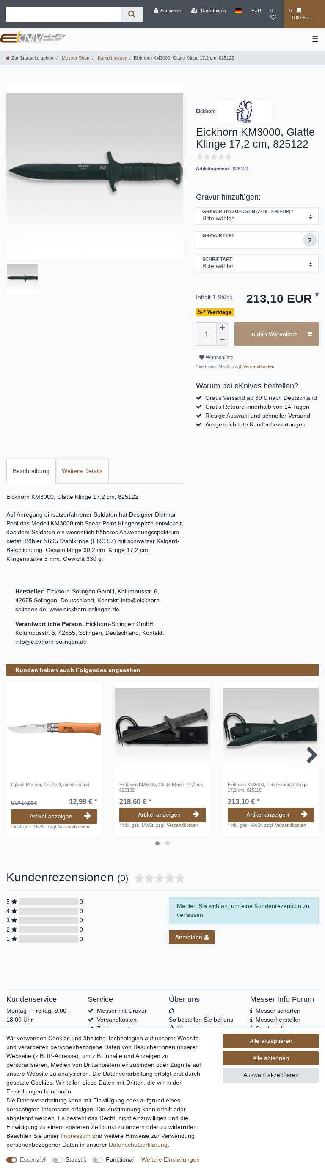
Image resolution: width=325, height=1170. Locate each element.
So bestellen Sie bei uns (201, 1019)
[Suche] (132, 14)
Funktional (120, 1159)
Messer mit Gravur (122, 1010)
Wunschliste (219, 358)
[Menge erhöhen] (222, 328)
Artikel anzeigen (51, 816)
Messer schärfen (278, 1010)
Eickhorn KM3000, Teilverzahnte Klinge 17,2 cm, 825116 (268, 787)
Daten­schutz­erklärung (138, 1144)
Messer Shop (75, 57)
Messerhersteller (278, 1019)
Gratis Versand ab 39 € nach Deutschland (261, 397)
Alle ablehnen (271, 1058)
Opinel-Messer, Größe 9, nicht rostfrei (50, 784)
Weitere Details (82, 470)
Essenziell (33, 1159)
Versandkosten (258, 366)
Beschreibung (31, 470)
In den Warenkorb (274, 334)
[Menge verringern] (222, 340)
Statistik (76, 1159)
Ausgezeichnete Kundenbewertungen (255, 424)
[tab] (31, 471)
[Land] (238, 10)
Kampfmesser (111, 57)
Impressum (76, 1135)
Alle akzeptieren (271, 1040)
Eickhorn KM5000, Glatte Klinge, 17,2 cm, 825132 (161, 787)
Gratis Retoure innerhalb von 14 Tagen (257, 406)
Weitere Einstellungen (170, 1159)
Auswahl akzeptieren (271, 1075)
